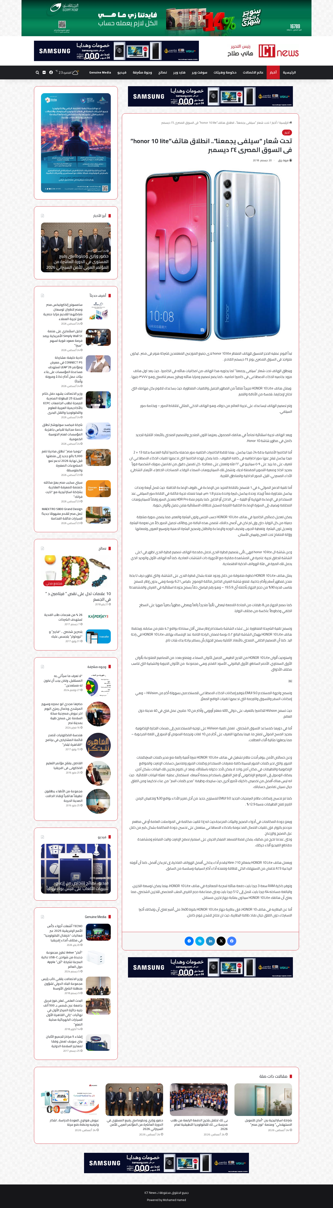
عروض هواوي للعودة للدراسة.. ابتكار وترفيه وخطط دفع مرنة (77, 264)
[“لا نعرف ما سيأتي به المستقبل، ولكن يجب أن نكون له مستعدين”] (98, 686)
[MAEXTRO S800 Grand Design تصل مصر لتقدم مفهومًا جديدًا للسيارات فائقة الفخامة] (98, 515)
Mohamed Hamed (174, 1200)
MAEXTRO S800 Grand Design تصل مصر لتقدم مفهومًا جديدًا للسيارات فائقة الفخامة (61, 513)
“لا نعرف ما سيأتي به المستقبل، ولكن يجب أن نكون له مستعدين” (63, 680)
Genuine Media (100, 72)
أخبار (273, 72)
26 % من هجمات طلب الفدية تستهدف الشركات (63, 617)
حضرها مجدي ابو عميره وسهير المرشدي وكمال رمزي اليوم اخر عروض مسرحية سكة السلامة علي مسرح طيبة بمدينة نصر (61, 713)
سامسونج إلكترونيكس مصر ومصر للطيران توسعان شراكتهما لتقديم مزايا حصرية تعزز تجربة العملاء (62, 312)
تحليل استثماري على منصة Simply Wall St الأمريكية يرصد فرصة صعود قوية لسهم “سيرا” (62, 338)
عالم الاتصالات (253, 72)
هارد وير (179, 72)
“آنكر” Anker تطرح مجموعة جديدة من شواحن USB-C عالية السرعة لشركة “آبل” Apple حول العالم (61, 959)
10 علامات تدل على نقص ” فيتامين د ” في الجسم (78, 596)
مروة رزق (283, 160)
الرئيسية (289, 72)
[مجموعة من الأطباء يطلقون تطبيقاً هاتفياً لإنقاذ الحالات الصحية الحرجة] (98, 801)
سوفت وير (199, 72)
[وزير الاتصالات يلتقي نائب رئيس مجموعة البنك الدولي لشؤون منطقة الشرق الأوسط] (98, 986)
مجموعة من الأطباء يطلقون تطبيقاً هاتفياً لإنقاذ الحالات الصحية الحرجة (63, 796)
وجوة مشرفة (142, 72)
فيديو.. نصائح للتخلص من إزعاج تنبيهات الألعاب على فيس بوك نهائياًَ (77, 885)
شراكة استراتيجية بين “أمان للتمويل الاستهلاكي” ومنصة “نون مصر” (268, 1122)
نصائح (162, 72)
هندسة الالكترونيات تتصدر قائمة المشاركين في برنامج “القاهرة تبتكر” (63, 740)
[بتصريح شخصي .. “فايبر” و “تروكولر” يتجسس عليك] (98, 636)
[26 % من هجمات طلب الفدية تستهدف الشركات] (98, 616)
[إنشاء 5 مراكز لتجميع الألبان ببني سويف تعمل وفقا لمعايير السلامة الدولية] (98, 1042)
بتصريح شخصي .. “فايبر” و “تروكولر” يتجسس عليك (65, 634)
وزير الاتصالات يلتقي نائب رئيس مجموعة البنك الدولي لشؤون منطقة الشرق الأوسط (61, 983)
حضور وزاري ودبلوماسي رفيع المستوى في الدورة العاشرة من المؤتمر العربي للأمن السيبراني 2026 (135, 1124)
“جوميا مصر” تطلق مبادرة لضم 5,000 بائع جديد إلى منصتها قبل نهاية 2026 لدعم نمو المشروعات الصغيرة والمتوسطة (62, 460)
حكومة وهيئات (225, 72)
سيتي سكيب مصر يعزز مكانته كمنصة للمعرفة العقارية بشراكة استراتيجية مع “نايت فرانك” (63, 489)
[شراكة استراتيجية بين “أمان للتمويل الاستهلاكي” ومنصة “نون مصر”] (263, 1099)
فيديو (121, 72)
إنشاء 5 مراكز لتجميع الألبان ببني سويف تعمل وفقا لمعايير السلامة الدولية (64, 1041)
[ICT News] (263, 51)
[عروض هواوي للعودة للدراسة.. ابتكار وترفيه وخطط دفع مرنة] (70, 1099)
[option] (76, 247)
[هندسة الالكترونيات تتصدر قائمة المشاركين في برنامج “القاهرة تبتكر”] (98, 745)
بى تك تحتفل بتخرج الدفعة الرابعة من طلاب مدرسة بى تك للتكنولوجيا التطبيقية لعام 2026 (199, 1124)
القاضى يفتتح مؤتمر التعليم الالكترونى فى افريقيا (64, 765)
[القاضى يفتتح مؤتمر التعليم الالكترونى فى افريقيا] (98, 773)
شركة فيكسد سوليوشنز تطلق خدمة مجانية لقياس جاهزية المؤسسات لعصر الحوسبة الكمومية (62, 432)
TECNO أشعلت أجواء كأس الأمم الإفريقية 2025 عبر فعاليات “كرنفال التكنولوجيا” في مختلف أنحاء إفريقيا (63, 933)
